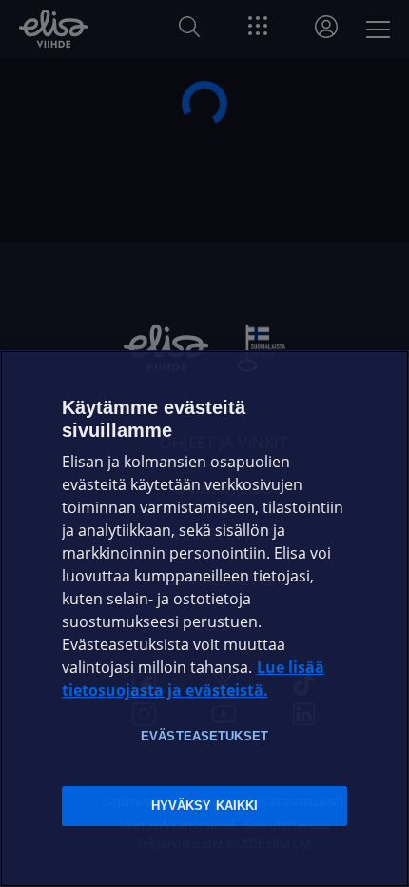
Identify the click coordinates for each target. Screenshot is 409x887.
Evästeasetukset (204, 736)
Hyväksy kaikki (205, 805)
